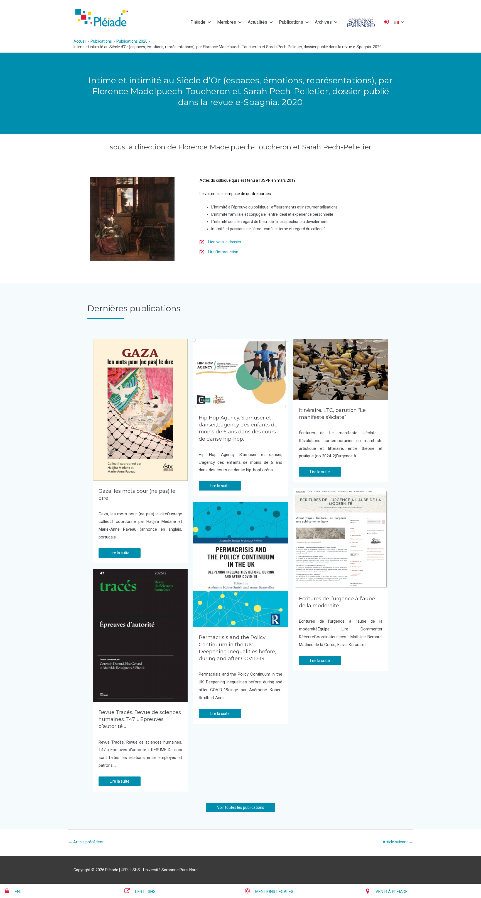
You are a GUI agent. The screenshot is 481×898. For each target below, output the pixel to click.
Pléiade (197, 22)
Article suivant (398, 842)
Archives (323, 22)
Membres (226, 22)
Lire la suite (119, 553)
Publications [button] (291, 22)
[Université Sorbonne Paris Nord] (361, 22)
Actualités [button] (257, 22)
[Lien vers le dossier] (220, 242)
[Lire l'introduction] (219, 252)
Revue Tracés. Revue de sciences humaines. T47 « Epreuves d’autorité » (140, 719)
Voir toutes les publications (240, 807)
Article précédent (86, 842)
